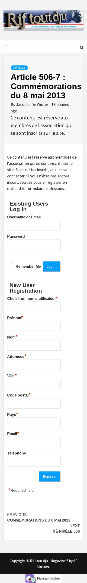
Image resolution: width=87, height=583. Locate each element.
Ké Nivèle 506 (66, 528)
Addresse (16, 356)
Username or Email (24, 217)
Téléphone (16, 453)
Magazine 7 (59, 560)
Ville (12, 375)
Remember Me (28, 266)
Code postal (19, 394)
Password (16, 236)
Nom (12, 336)
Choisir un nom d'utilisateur (32, 298)
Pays (12, 414)
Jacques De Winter (32, 104)
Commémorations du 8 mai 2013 (38, 517)
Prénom (15, 317)
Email (13, 433)
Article (19, 67)
